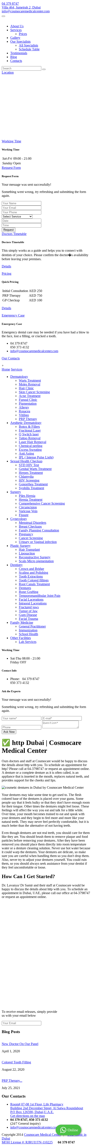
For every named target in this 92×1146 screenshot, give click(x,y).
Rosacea (24, 411)
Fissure (23, 515)
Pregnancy (26, 534)
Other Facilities (20, 638)
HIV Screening (29, 480)
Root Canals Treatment (34, 584)
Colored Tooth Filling (16, 1062)
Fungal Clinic (28, 399)
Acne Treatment (29, 396)
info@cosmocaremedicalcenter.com (26, 11)
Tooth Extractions (31, 576)
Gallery (15, 37)
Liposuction (27, 553)
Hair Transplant (29, 549)
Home (6, 369)
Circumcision (28, 507)
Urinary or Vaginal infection (38, 542)
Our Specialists (20, 41)
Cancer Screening (31, 538)
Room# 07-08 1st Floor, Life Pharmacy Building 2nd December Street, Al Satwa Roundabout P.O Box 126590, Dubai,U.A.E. (46, 1108)
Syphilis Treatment (31, 488)
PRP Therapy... (12, 1080)
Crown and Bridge (31, 569)
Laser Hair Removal (32, 442)
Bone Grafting (28, 592)
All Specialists (28, 45)
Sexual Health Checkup (26, 461)
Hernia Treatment (30, 499)
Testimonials (18, 53)
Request (8, 229)
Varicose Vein (28, 511)
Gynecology (18, 519)
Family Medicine (21, 622)
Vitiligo (24, 415)
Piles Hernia (27, 496)
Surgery (15, 492)
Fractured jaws (29, 607)
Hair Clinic (26, 388)
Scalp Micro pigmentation (36, 561)
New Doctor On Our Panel (20, 1044)
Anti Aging (26, 453)
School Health (28, 634)
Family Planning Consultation (39, 530)
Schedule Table (29, 49)
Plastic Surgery (20, 545)
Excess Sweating (30, 449)
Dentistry (16, 565)
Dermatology (19, 376)
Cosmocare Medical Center (42, 1134)
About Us (17, 26)
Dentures (25, 588)
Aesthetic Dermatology (26, 423)
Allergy (24, 407)
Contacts (16, 61)
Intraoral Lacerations (33, 603)
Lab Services (27, 642)
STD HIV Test (29, 465)
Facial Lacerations (31, 599)
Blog (13, 57)
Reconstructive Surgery (34, 557)
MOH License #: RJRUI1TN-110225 (27, 1142)
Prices (23, 34)
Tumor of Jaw (28, 611)
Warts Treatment (30, 380)
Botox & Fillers (29, 426)
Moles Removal (29, 384)
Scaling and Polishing (33, 572)
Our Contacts (11, 358)
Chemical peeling (30, 446)
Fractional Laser (30, 430)
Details (6, 266)
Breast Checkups (30, 526)
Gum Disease (28, 615)
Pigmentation (28, 403)
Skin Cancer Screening (34, 392)
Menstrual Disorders (32, 522)
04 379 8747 (10, 3)
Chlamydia (26, 476)
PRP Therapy (28, 419)
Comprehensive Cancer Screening (42, 503)
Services (16, 30)
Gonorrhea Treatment (33, 484)
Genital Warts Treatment (35, 469)
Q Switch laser (29, 434)
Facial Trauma (28, 618)
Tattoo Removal (29, 438)
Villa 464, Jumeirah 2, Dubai (21, 7)
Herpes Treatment (31, 472)
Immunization (28, 630)
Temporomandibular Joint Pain (39, 595)
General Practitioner (32, 626)
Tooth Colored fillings (34, 580)
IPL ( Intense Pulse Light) (36, 457)
